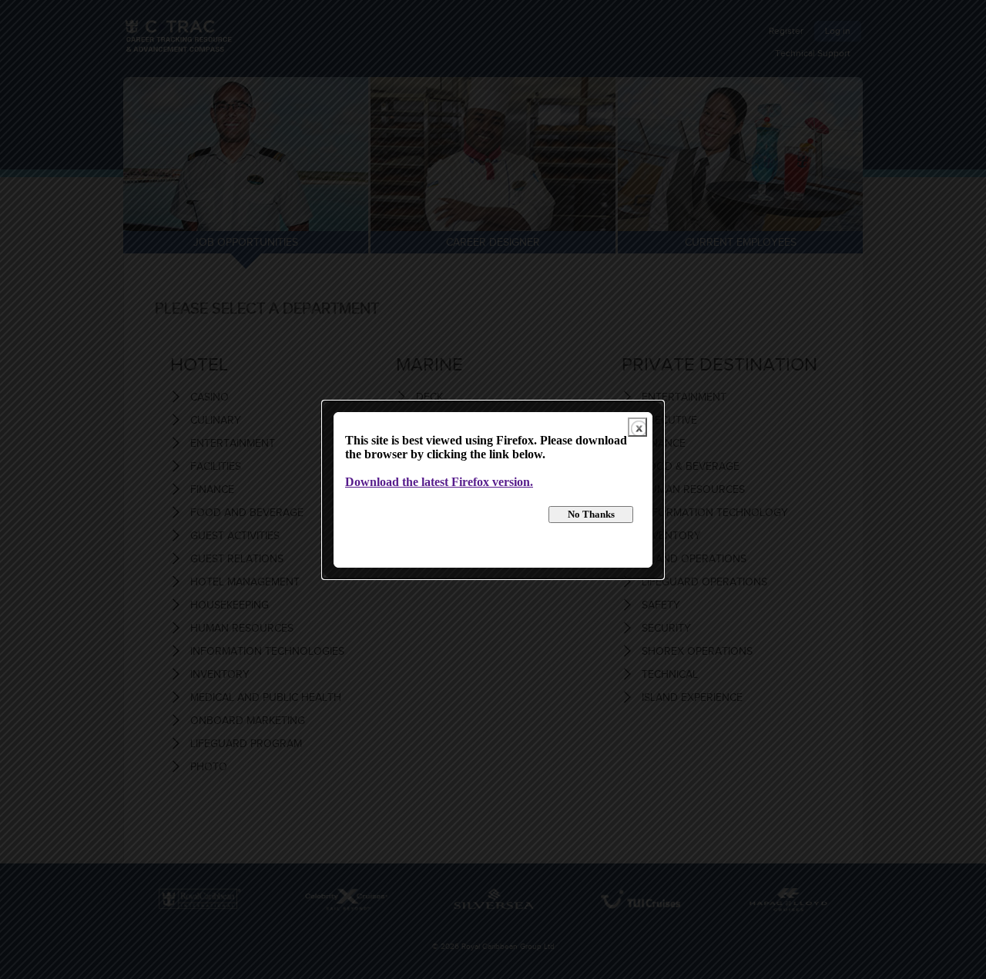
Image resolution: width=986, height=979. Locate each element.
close (637, 427)
